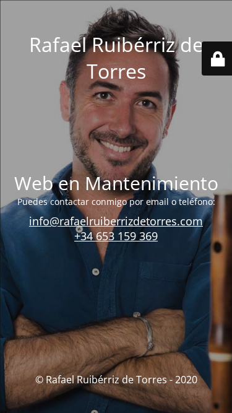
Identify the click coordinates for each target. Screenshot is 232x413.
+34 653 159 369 (116, 235)
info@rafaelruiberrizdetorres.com (116, 221)
